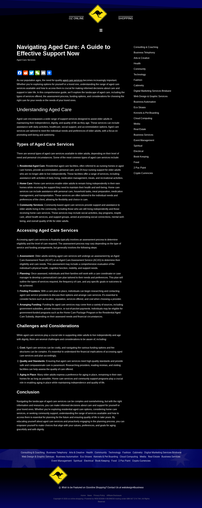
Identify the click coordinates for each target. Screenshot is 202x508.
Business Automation (145, 102)
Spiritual (138, 145)
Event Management (144, 140)
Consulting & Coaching (146, 47)
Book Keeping (141, 156)
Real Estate (140, 129)
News (89, 495)
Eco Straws (140, 107)
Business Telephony (144, 52)
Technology (140, 74)
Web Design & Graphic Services (151, 96)
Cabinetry (139, 85)
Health (137, 63)
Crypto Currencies (143, 173)
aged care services (73, 80)
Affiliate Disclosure (114, 495)
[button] (101, 30)
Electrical (138, 151)
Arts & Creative (142, 58)
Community (140, 69)
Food (136, 162)
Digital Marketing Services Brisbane (152, 91)
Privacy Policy (99, 495)
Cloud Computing (143, 118)
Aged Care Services (26, 60)
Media (137, 124)
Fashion (138, 80)
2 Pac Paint (140, 167)
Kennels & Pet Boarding (146, 113)
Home (83, 495)
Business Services (143, 135)
